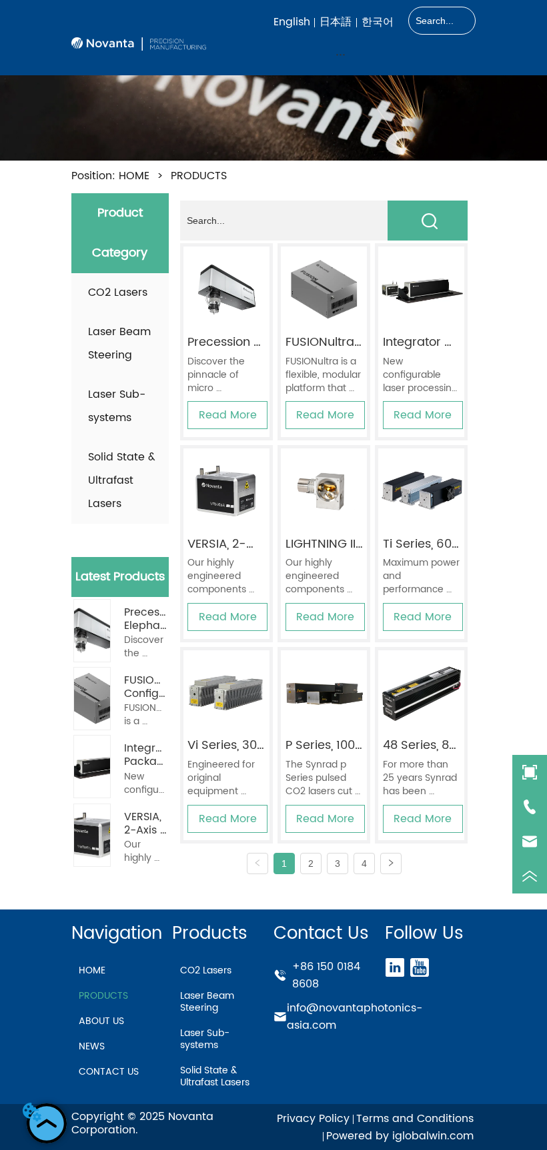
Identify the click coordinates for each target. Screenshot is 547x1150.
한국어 (378, 22)
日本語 (336, 22)
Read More (228, 415)
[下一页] (391, 863)
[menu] (341, 54)
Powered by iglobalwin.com (400, 1136)
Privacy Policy (313, 1118)
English (292, 22)
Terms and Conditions (415, 1118)
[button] (340, 54)
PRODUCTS (199, 176)
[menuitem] (341, 54)
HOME (134, 176)
